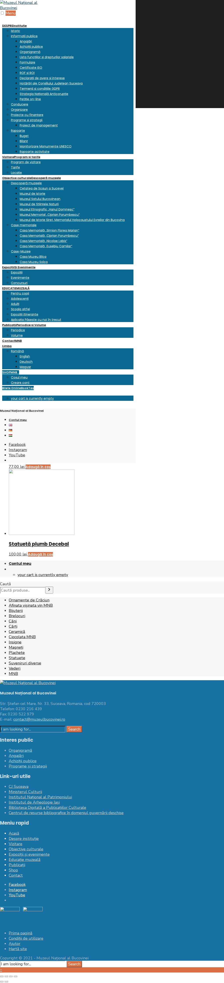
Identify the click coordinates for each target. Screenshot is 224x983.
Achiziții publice (31, 46)
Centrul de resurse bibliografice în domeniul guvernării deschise (66, 812)
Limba (7, 346)
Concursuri (19, 283)
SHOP (10, 372)
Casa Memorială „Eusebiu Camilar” (46, 246)
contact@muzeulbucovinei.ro (39, 719)
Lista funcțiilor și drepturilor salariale (47, 57)
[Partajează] (11, 976)
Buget (24, 136)
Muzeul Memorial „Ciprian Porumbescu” (50, 214)
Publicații (24, 325)
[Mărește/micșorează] (2, 976)
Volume (17, 335)
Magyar (25, 367)
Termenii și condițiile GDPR (40, 88)
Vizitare (21, 157)
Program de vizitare (26, 162)
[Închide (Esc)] (15, 976)
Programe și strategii (26, 120)
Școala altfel (20, 309)
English (25, 356)
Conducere (19, 104)
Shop (13, 870)
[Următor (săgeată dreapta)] (6, 981)
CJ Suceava (18, 786)
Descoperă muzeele (26, 183)
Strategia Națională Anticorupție (44, 94)
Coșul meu (19, 377)
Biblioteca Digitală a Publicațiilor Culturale (47, 807)
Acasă (14, 833)
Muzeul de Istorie (32, 193)
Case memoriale (24, 225)
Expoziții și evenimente (29, 854)
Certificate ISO (31, 67)
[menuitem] (67, 88)
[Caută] (49, 590)
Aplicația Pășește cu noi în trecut (36, 319)
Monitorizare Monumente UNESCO (46, 146)
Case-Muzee (21, 251)
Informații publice (24, 36)
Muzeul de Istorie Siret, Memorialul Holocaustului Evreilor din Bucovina (72, 220)
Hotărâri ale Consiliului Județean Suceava (51, 83)
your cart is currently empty (32, 398)
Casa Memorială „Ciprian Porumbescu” (49, 235)
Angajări (26, 41)
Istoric (15, 31)
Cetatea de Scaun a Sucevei (42, 188)
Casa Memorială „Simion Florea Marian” (49, 230)
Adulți (15, 304)
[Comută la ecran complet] (6, 976)
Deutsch (26, 361)
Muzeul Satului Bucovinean (40, 199)
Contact (12, 341)
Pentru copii (20, 293)
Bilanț (24, 141)
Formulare (27, 62)
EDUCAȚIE (16, 288)
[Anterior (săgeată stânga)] (2, 981)
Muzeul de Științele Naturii (39, 204)
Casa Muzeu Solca (34, 262)
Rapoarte (18, 130)
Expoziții (18, 267)
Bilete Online (18, 388)
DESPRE (14, 26)
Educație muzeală (24, 859)
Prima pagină (20, 933)
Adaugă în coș (40, 554)
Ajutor (14, 943)
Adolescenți (20, 298)
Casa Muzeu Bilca (33, 256)
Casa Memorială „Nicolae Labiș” (43, 241)
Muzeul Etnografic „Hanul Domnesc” (47, 209)
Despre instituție (24, 838)
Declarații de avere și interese (42, 78)
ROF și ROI (27, 73)
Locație (16, 172)
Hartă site (18, 948)
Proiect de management (39, 125)
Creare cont (20, 382)
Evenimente (20, 277)
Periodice (18, 330)
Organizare (19, 109)
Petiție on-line (30, 99)
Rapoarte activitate (34, 151)
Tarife (15, 167)
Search (74, 729)
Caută (5, 584)
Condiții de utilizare (26, 938)
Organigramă (30, 52)
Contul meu (18, 420)
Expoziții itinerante (24, 314)
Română (17, 351)
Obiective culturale (31, 178)
